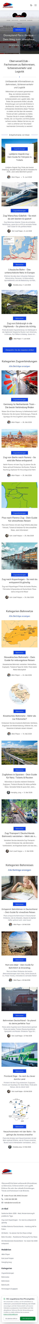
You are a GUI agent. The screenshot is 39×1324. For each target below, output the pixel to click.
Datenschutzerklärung (11, 1314)
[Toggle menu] (35, 5)
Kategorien (7, 1268)
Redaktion (6, 1249)
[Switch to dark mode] (31, 5)
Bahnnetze (19, 265)
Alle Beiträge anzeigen (19, 366)
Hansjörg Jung (7, 1262)
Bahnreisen (20, 318)
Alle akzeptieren (27, 1318)
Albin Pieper (6, 1254)
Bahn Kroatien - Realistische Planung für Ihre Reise (19, 1237)
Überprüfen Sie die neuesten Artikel (19, 350)
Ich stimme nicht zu (11, 1318)
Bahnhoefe (19, 30)
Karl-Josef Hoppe (8, 1258)
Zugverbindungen (19, 149)
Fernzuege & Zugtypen (10, 1289)
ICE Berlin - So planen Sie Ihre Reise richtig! (17, 1233)
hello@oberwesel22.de (12, 1203)
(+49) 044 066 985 (10, 1199)
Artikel (5, 1208)
